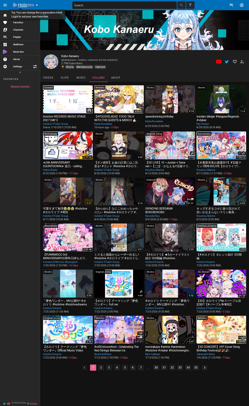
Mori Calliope (152, 354)
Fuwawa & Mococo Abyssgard (60, 261)
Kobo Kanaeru (70, 56)
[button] (35, 66)
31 (164, 367)
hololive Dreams (154, 261)
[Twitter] (4, 403)
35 (196, 367)
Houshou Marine (154, 169)
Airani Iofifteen (102, 354)
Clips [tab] (65, 77)
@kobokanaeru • (69, 60)
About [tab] (115, 77)
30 (156, 367)
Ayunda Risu (152, 215)
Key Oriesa (203, 123)
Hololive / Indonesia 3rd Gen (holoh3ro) (98, 60)
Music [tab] (81, 77)
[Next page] (205, 368)
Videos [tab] (48, 77)
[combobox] (124, 5)
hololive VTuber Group (55, 123)
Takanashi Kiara (206, 354)
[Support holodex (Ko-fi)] (8, 403)
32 (172, 367)
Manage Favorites (20, 86)
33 (180, 367)
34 (188, 367)
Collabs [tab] (98, 77)
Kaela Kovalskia (103, 123)
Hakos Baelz (50, 169)
